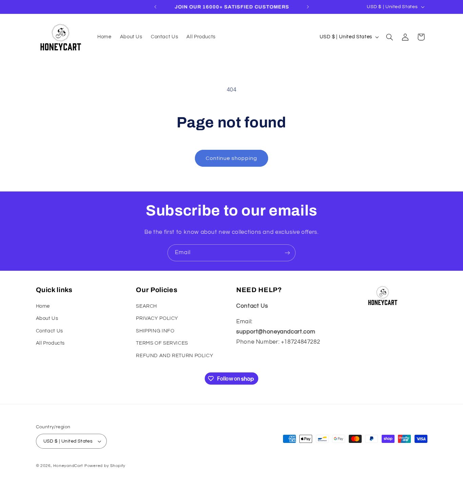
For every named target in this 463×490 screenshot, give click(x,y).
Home (43, 306)
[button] (389, 37)
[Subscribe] (287, 252)
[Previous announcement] (155, 7)
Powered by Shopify (104, 466)
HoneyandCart (68, 466)
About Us (47, 318)
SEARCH (146, 306)
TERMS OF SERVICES (162, 343)
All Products (50, 343)
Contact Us (49, 330)
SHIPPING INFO (155, 330)
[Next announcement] (307, 7)
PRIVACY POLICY (157, 318)
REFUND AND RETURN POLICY (174, 355)
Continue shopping (232, 158)
